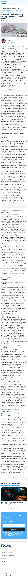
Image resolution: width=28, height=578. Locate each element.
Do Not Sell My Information (7, 571)
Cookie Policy (17, 567)
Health (22, 10)
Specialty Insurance (8, 12)
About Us (3, 567)
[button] (10, 508)
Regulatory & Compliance (7, 555)
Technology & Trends (6, 552)
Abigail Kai (9, 40)
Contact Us (9, 567)
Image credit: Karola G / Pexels (18, 35)
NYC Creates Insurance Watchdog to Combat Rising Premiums (12, 503)
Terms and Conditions (14, 569)
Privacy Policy (4, 569)
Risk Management (5, 558)
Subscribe (14, 529)
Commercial (5, 10)
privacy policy (14, 535)
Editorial (3, 561)
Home (2, 7)
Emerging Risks (14, 10)
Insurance (8, 7)
